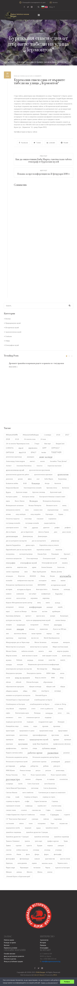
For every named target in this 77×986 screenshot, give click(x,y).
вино (27, 510)
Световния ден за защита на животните (51, 792)
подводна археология (14, 722)
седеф (17, 797)
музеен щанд (66, 656)
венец (64, 505)
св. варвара (51, 779)
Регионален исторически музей (16, 762)
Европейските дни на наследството (19, 549)
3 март (36, 443)
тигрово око (63, 823)
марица (49, 633)
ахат (38, 479)
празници (56, 726)
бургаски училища (38, 492)
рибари (23, 766)
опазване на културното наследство (18, 695)
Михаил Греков (11, 651)
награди (41, 660)
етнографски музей (28, 563)
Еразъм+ (67, 554)
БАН (25, 483)
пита (19, 717)
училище (58, 850)
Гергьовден (49, 514)
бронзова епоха (52, 488)
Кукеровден (64, 616)
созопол (24, 810)
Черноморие (24, 868)
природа (21, 739)
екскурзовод (10, 554)
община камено (12, 691)
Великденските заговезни (15, 505)
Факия (19, 854)
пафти (8, 713)
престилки (55, 735)
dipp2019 (22, 452)
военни (65, 510)
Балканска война (12, 483)
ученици (36, 850)
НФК (53, 678)
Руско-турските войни (58, 775)
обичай (18, 682)
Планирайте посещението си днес (34, 2)
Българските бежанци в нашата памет (52, 497)
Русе (24, 775)
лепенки (32, 629)
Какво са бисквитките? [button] (49, 983)
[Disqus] (43, 217)
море (50, 651)
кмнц (39, 603)
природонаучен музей (39, 739)
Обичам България (32, 682)
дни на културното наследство (16, 541)
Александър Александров (15, 461)
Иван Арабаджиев (39, 572)
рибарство (34, 766)
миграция (54, 642)
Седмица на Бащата (31, 797)
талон (31, 823)
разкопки (53, 752)
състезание (10, 823)
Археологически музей (13, 332)
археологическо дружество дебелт (17, 474)
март (58, 633)
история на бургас (26, 132)
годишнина (52, 519)
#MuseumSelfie (12, 435)
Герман (60, 514)
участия (8, 850)
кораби (60, 607)
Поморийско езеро (12, 726)
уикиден (61, 845)
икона (53, 580)
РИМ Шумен (10, 770)
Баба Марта (49, 479)
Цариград (9, 863)
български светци (28, 497)
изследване (42, 580)
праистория (10, 731)
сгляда (8, 797)
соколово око (36, 810)
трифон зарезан (53, 841)
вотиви (8, 514)
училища (47, 850)
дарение (35, 527)
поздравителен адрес (45, 722)
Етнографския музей (49, 563)
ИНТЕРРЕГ (42, 585)
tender (43, 452)
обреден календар (35, 686)
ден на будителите (27, 532)
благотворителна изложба (33, 488)
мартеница (9, 638)
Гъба (25, 527)
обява (25, 691)
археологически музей (15, 470)
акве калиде (46, 457)
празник (45, 726)
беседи (47, 483)
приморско (9, 739)
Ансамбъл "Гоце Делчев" (58, 461)
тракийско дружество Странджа (37, 832)
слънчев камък (56, 806)
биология (57, 483)
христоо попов (65, 859)
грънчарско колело (12, 527)
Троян (66, 841)
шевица (19, 872)
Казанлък (55, 589)
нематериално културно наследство (19, 669)
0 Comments (37, 76)
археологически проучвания (39, 470)
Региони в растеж (10, 959)
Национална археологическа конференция (43, 664)
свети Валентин (49, 784)
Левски (46, 625)
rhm (15, 76)
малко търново (36, 633)
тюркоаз (50, 845)
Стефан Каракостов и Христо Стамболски (20, 815)
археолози (9, 479)
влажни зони (38, 510)
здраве (34, 567)
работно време (35, 752)
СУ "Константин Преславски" (16, 819)
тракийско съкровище (61, 837)
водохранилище (53, 510)
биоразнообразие (12, 488)
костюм (44, 611)
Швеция (9, 872)
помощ (26, 726)
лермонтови (44, 629)
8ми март (47, 444)
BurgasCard (60, 444)
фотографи (57, 854)
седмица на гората (49, 797)
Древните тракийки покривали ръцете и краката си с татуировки (36, 363)
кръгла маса (40, 616)
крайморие (56, 611)
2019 (17, 439)
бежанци (36, 483)
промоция (67, 739)
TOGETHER (56, 452)
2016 (58, 435)
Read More (13, 366)
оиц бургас (45, 691)
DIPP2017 (55, 448)
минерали (66, 642)
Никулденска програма (14, 673)
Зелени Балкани (46, 567)
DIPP (44, 448)
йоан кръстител (41, 589)
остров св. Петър (60, 704)
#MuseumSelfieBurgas (31, 435)
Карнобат (59, 594)
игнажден (9, 576)
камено (8, 594)
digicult (20, 448)
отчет (33, 708)
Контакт (7, 945)
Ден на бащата (11, 532)
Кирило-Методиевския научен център (19, 603)
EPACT (33, 452)
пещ (68, 713)
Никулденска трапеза (34, 673)
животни (9, 567)
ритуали (48, 770)
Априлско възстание (54, 466)
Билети (55, 2)
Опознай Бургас (41, 695)
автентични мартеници (14, 457)
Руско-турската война (38, 775)
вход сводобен (36, 514)
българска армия (11, 497)
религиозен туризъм (39, 762)
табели (35, 132)
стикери (42, 815)
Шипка (39, 872)
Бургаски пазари (21, 492)
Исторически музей (25, 76)
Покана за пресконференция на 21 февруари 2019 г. (43, 174)
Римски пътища (25, 770)
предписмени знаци (46, 731)
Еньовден (55, 554)
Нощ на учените (40, 678)
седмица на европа (13, 801)
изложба (65, 576)
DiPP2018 (10, 452)
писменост (9, 717)
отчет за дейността (46, 709)
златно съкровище (12, 572)
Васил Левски (19, 501)
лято (7, 633)
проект (56, 739)
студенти (67, 815)
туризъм (18, 845)
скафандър (28, 806)
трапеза (27, 841)
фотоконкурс (24, 859)
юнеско (49, 872)
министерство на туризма (39, 647)
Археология (44, 940)
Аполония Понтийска (23, 466)
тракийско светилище (41, 837)
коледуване (10, 607)
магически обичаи (20, 633)
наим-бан (52, 660)
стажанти (58, 810)
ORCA (55, 975)
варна (8, 501)
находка (9, 664)
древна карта (30, 545)
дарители (46, 527)
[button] (66, 356)
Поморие (61, 722)
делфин (57, 527)
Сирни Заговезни (40, 801)
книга (48, 602)
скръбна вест (41, 806)
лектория (58, 624)
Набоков (19, 660)
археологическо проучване (43, 474)
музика (8, 660)
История (43, 943)
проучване (9, 744)
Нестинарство (42, 669)
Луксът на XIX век (59, 629)
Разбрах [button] (67, 981)
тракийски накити (52, 828)
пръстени (24, 748)
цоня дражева (22, 863)
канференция (45, 594)
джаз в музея (66, 532)
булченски (65, 488)
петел (60, 713)
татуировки (42, 823)
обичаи (8, 682)
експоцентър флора (26, 554)
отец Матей (10, 709)
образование (48, 682)
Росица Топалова (12, 775)
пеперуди (49, 713)
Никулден (56, 669)
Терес (52, 823)
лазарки (9, 625)
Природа (43, 945)
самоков (28, 779)
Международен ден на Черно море (17, 642)
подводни (30, 722)
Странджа (54, 814)
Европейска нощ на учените (49, 545)
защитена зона (22, 567)
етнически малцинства (14, 558)
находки (20, 664)
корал (8, 611)
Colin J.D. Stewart (39, 975)
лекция (20, 629)
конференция (35, 606)
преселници (23, 735)
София (48, 810)
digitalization (32, 448)
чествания (36, 868)
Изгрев (52, 576)
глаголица (28, 519)
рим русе (57, 766)
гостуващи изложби (32, 523)
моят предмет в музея (49, 656)
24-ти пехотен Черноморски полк (17, 444)
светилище (34, 788)
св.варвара (9, 784)
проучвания (23, 744)
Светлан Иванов (11, 792)
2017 (67, 435)
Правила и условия (10, 948)
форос (46, 854)
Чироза (47, 868)
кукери (52, 616)
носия (8, 678)
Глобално (8, 336)
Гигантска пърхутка (12, 519)
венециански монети (13, 510)
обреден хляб (50, 686)
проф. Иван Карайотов (40, 744)
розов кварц (60, 770)
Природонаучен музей (13, 323)
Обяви (7, 341)
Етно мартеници (32, 558)
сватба (20, 784)
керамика (34, 598)
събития (46, 819)
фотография (10, 859)
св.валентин (64, 779)
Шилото (29, 872)
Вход (51, 7)
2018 (8, 439)
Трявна (8, 845)
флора (37, 854)
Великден (33, 501)
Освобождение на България (15, 704)
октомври (57, 691)
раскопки (66, 753)
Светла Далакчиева (50, 788)
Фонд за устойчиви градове (13, 961)
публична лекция (49, 748)
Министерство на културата (15, 647)
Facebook (24, 143)
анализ (42, 461)
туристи (29, 845)
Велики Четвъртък (35, 505)
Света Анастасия (33, 784)
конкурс (21, 607)
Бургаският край (55, 492)
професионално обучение (62, 744)
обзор (62, 678)
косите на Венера (21, 611)
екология (59, 549)
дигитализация (12, 536)
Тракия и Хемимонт (13, 841)
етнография (10, 563)
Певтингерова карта (22, 713)
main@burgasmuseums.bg (51, 961)
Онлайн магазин (9, 954)
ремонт (67, 761)
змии (26, 572)
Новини (13, 62)
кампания (20, 594)
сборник (39, 779)
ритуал (38, 770)
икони (63, 580)
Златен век (61, 567)
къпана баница (60, 620)
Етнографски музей (12, 345)
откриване (22, 708)
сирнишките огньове (13, 806)
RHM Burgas (40, 972)
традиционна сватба (13, 828)
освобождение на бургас (43, 700)
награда (30, 660)
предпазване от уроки (26, 731)
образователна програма (15, 686)
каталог (8, 598)
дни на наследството (39, 541)
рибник (46, 766)
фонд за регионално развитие (14, 956)
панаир (60, 709)
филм (28, 854)
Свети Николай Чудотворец (16, 788)
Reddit (65, 143)
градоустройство (49, 523)
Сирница (55, 801)
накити (62, 660)
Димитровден (42, 536)
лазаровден (21, 625)
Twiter (38, 143)
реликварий (55, 761)
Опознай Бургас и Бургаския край (17, 700)
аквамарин (30, 457)
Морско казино (11, 655)
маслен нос (35, 638)
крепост (28, 616)
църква (34, 863)
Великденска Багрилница (51, 501)
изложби (9, 580)
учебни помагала (22, 850)
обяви (34, 691)
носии (62, 673)
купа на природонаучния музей (38, 620)
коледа (57, 602)
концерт (50, 607)
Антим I (8, 466)
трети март (38, 841)
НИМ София (50, 673)
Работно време (9, 940)
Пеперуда (37, 713)
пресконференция (39, 735)
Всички (8, 319)
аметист (32, 461)
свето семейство (27, 792)
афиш (30, 479)
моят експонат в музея (29, 656)
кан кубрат (32, 594)
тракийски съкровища (13, 832)
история (9, 589)
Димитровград (28, 536)
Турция (39, 845)
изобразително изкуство (25, 580)
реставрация (10, 766)
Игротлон (21, 576)
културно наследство (13, 620)
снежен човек (11, 810)
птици (35, 748)
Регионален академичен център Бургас (46, 757)
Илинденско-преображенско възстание (19, 585)
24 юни (43, 439)
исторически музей (58, 585)
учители (9, 854)
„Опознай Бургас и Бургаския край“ (18, 876)
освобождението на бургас (40, 704)
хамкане (37, 859)
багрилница (62, 479)
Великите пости (51, 505)
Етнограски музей (49, 558)
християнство (50, 859)
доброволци (55, 541)
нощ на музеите (22, 677)
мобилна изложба (27, 651)
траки (38, 828)
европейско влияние (44, 550)
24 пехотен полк (29, 439)
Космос (34, 611)
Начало (6, 62)
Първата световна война (14, 753)
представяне (63, 730)
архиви (20, 479)
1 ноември (47, 435)
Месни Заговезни (40, 642)
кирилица (46, 598)
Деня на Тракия (43, 532)
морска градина (63, 651)
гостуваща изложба (13, 523)
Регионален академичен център (17, 757)
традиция (28, 828)
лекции (9, 629)
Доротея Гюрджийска (13, 545)
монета (41, 651)
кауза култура (21, 598)
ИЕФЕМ (33, 576)
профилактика (11, 748)
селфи (27, 801)
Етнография (44, 948)
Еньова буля (42, 554)
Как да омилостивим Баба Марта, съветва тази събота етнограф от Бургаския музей (43, 160)
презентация (10, 735)
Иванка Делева (56, 572)
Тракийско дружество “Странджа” (17, 837)
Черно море (10, 867)
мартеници (22, 638)
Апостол (39, 466)
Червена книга (62, 863)
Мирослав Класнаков (60, 647)
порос (35, 726)
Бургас (8, 492)
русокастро (13, 779)
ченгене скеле (47, 863)
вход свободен (21, 514)
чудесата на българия (62, 868)
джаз (55, 532)
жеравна (65, 563)
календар (67, 589)
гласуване (40, 519)
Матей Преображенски (52, 638)
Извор (43, 576)
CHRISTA (9, 448)
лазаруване (34, 625)
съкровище (58, 819)
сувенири (35, 819)
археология (62, 474)
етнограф (63, 558)
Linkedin (52, 143)
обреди (62, 686)
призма (66, 735)
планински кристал (33, 717)
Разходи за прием (10, 943)
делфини (68, 527)
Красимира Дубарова (13, 616)
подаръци (48, 717)
